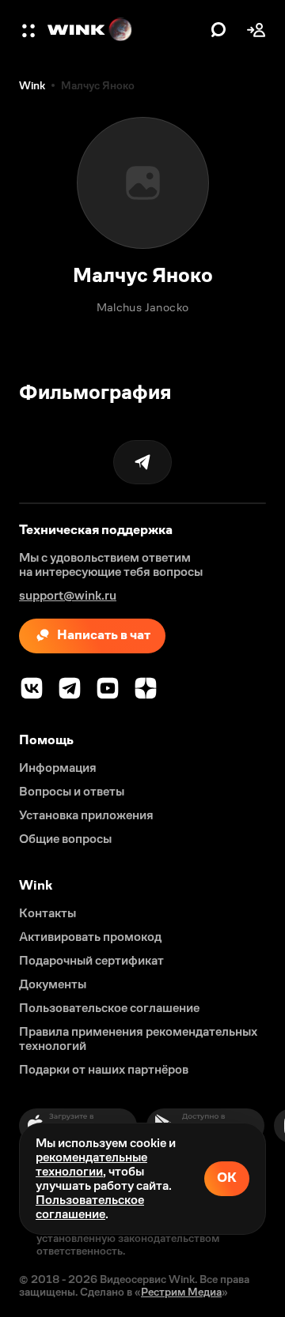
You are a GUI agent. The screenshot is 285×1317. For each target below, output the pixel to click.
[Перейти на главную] (125, 30)
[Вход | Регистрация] (256, 30)
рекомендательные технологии (91, 1164)
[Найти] (218, 30)
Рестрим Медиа (181, 1291)
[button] (30, 30)
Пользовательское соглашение (90, 1207)
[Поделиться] (142, 462)
